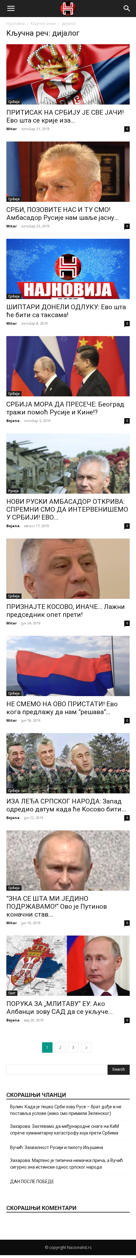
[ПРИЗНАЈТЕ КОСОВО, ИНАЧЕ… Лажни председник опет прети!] (68, 569)
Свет (11, 993)
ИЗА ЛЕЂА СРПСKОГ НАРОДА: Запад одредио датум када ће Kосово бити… (66, 805)
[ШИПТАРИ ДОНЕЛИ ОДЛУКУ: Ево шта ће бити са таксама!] (68, 269)
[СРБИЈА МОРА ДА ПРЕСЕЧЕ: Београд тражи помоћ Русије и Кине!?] (68, 366)
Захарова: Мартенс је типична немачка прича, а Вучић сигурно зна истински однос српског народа (66, 1164)
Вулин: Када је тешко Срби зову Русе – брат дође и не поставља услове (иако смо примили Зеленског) (65, 1110)
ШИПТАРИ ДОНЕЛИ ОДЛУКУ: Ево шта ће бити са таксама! (66, 311)
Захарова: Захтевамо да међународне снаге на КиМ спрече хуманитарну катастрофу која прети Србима (64, 1129)
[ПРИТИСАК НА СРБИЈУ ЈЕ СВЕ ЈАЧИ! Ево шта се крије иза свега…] (68, 74)
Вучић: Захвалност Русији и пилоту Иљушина (56, 1147)
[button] (11, 8)
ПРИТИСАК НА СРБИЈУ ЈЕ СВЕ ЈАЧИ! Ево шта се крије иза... (65, 116)
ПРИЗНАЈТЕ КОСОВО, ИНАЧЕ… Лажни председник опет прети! (65, 610)
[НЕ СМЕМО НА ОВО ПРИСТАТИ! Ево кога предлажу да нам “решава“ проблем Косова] (68, 666)
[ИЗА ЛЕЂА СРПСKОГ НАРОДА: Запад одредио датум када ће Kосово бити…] (68, 763)
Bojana (13, 420)
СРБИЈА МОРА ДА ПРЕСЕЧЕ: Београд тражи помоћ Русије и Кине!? (65, 408)
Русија (13, 491)
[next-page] (86, 1047)
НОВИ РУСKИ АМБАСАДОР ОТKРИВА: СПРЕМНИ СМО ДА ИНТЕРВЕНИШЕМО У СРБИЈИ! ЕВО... (67, 509)
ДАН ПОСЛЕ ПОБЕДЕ (32, 1181)
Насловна (15, 23)
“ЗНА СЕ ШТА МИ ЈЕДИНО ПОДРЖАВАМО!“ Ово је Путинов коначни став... (56, 906)
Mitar (11, 128)
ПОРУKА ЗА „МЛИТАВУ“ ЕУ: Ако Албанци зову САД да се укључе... (59, 1007)
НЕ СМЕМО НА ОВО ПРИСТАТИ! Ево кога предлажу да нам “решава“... (62, 708)
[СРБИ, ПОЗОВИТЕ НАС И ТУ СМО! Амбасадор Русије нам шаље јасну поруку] (68, 171)
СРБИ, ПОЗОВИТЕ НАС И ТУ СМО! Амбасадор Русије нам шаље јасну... (62, 213)
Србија (14, 101)
